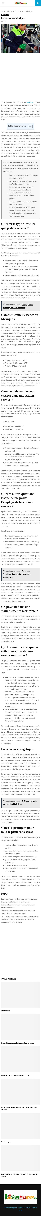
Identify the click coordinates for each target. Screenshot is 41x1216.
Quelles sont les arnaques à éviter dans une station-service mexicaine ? (17, 920)
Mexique (30, 102)
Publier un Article (24, 1208)
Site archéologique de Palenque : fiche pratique (17, 1043)
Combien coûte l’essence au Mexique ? (16, 902)
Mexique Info (5, 14)
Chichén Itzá (5, 1011)
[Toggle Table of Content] (29, 126)
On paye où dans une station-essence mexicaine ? (20, 917)
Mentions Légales (10, 1208)
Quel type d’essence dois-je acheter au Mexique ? (19, 899)
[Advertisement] (20, 78)
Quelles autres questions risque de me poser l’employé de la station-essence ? (18, 912)
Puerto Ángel (5, 1142)
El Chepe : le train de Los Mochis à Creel (15, 1075)
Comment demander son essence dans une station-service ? (17, 906)
